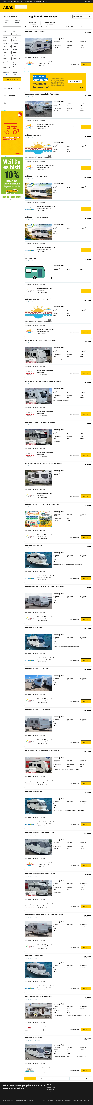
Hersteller (5, 25)
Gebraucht (37, 34)
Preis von (5, 37)
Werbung (26, 71)
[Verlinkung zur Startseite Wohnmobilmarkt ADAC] (7, 7)
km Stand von (6, 43)
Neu (36, 137)
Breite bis (14, 56)
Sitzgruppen (11, 95)
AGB (44, 1100)
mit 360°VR (18, 62)
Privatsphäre (68, 1100)
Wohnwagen (37, 1)
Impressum (86, 1100)
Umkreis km (6, 72)
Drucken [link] (44, 57)
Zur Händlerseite (74, 64)
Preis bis (14, 37)
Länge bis (14, 49)
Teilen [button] (36, 57)
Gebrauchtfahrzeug (18, 21)
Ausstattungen (12, 103)
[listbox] (81, 16)
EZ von (4, 31)
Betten (10, 88)
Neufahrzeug (7, 21)
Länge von (5, 49)
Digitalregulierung (77, 1100)
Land (4, 65)
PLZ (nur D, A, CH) (16, 65)
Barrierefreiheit (59, 1100)
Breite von (5, 56)
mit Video (7, 62)
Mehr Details (86, 64)
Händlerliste (50, 1089)
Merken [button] (29, 57)
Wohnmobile (28, 1)
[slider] (7, 75)
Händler (45, 1)
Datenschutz (50, 1100)
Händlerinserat (29, 34)
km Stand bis (15, 43)
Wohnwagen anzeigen (11, 79)
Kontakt (49, 1092)
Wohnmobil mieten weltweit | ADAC (13, 1)
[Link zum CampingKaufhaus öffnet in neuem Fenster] (12, 179)
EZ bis (13, 31)
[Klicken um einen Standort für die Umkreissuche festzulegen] (15, 75)
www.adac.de (88, 1)
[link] (47, 31)
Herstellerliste (51, 1087)
